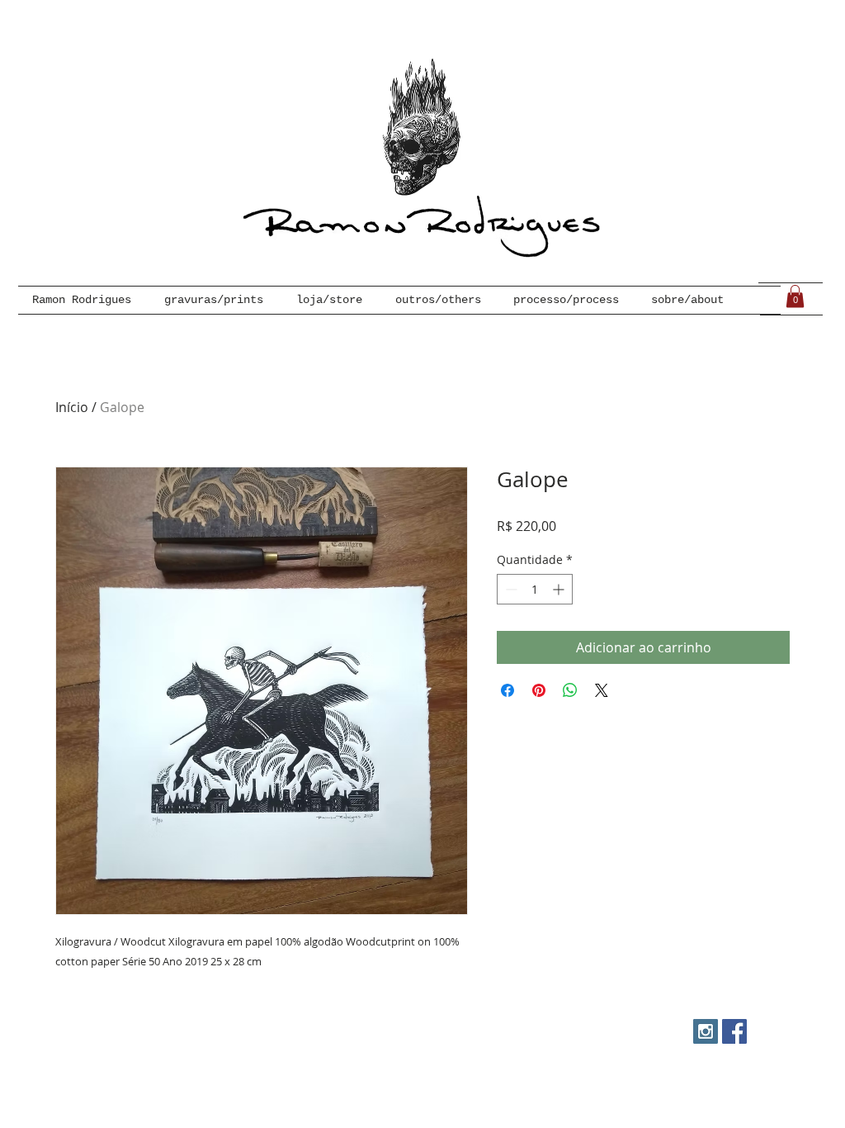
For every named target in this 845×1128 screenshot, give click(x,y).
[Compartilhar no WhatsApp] (570, 690)
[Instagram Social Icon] (705, 1031)
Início (71, 407)
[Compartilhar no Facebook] (507, 690)
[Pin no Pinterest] (539, 690)
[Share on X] (601, 690)
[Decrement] (509, 589)
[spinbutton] (535, 589)
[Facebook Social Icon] (734, 1031)
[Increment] (560, 589)
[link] (795, 296)
